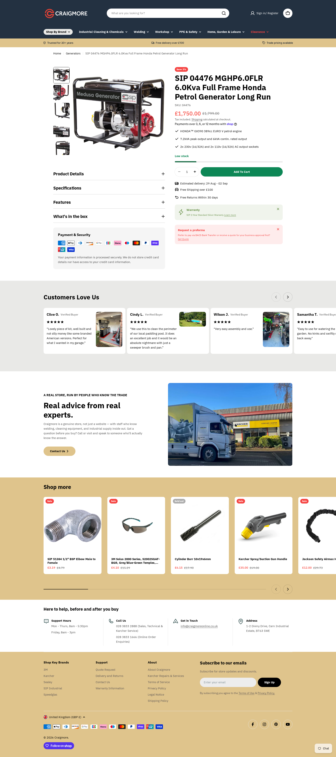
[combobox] (168, 13)
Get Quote (183, 238)
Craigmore (61, 737)
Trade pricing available (280, 42)
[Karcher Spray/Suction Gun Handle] (264, 526)
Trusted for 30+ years (60, 42)
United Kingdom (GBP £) (65, 717)
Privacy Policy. (266, 693)
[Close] (278, 209)
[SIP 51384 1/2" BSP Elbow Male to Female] (73, 526)
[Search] (223, 13)
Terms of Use (247, 693)
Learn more (230, 214)
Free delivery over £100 (170, 42)
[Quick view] (96, 505)
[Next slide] (287, 297)
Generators (73, 53)
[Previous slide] (276, 297)
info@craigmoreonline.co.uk (199, 626)
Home (57, 53)
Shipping (197, 119)
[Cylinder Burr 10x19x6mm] (200, 526)
